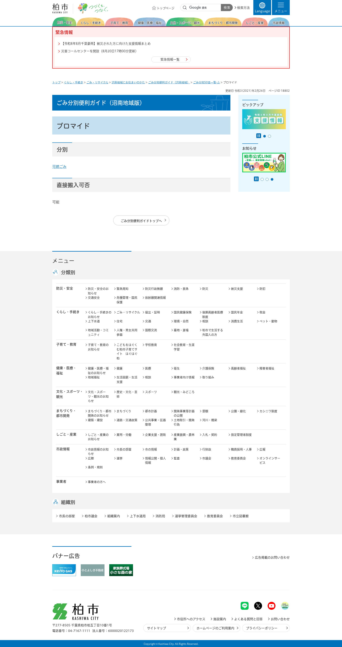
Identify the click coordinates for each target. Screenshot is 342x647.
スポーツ (151, 391)
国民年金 (237, 312)
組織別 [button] (68, 502)
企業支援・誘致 (155, 434)
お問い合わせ (280, 619)
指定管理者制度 (241, 434)
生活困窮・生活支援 (127, 379)
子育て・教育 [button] (66, 344)
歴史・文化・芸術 (127, 394)
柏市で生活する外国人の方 (212, 332)
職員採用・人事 (241, 449)
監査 (177, 458)
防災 (205, 288)
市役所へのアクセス (191, 619)
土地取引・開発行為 (184, 422)
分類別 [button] (68, 272)
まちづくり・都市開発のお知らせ (99, 413)
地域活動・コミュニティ (98, 332)
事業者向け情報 (184, 377)
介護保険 (208, 368)
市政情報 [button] (63, 449)
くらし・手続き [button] (68, 312)
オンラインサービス (269, 460)
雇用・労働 (124, 434)
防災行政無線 (154, 288)
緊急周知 (122, 288)
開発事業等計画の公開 (184, 413)
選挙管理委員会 (186, 516)
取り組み (208, 377)
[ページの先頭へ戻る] (281, 591)
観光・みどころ (184, 391)
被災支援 (237, 288)
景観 (205, 411)
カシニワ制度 (268, 411)
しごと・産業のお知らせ (98, 437)
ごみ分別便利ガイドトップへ (141, 220)
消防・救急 (181, 288)
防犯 (262, 288)
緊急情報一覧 (170, 59)
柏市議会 (91, 516)
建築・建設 (95, 420)
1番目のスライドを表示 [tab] (264, 136)
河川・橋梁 (209, 420)
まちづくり (124, 411)
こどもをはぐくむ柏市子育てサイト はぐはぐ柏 (127, 351)
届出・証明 (152, 312)
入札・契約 (209, 434)
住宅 (120, 321)
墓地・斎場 (181, 330)
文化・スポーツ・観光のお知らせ (98, 396)
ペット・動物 (268, 321)
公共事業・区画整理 (155, 422)
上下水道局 (138, 516)
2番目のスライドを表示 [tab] (269, 136)
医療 (148, 368)
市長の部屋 (124, 449)
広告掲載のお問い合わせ (272, 557)
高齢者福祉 (238, 368)
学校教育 (151, 344)
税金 (262, 312)
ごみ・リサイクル (97, 82)
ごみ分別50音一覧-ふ (206, 82)
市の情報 (151, 449)
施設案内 (219, 619)
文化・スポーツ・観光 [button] (69, 394)
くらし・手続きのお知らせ (99, 314)
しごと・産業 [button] (66, 434)
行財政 (206, 449)
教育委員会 (238, 458)
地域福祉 (94, 377)
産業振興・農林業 (184, 437)
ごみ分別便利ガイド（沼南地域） (169, 82)
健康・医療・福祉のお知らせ (98, 370)
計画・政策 (181, 449)
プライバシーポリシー (261, 628)
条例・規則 (95, 467)
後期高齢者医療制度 (212, 314)
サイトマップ (156, 628)
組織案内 (113, 516)
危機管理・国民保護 (127, 300)
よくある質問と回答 (248, 619)
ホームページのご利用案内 (215, 628)
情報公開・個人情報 (155, 460)
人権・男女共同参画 (127, 332)
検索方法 (243, 7)
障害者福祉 (266, 368)
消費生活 (237, 321)
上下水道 (94, 321)
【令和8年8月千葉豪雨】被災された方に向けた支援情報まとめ (106, 43)
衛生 (177, 368)
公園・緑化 (238, 411)
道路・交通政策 (127, 420)
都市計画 (151, 411)
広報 (262, 449)
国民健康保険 (183, 312)
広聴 (91, 458)
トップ (56, 82)
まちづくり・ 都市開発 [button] (66, 413)
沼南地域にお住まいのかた (128, 82)
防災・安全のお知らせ (98, 291)
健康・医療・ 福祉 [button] (66, 370)
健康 (120, 368)
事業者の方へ (97, 481)
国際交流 (151, 330)
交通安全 (94, 297)
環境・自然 (181, 321)
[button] (281, 7)
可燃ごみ (59, 166)
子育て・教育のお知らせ (98, 347)
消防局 (160, 516)
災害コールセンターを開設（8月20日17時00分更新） (99, 51)
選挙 (120, 458)
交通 (148, 321)
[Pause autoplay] (258, 135)
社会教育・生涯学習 (184, 347)
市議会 (206, 458)
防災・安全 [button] (64, 288)
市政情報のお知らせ (98, 451)
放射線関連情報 (155, 297)
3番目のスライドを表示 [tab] (272, 179)
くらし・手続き (73, 82)
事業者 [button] (61, 481)
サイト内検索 (185, 8)
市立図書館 (241, 516)
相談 (205, 321)
